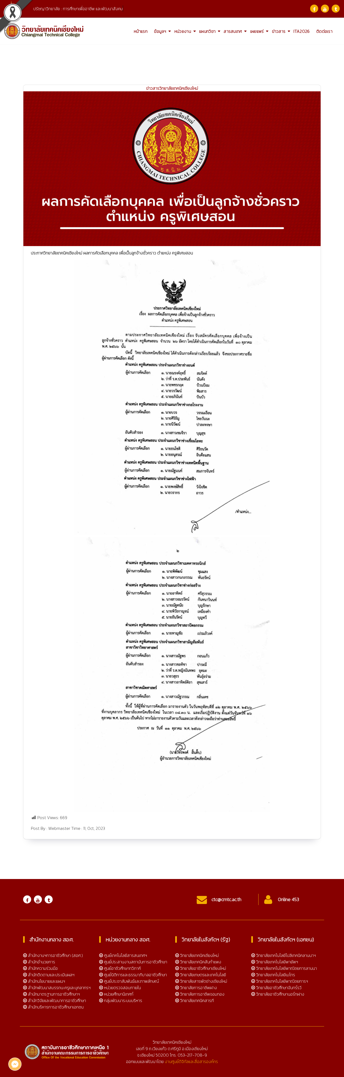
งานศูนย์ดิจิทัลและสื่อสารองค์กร (191, 1061)
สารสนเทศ (233, 31)
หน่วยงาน (182, 31)
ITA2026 (301, 31)
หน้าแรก (141, 31)
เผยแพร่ (257, 31)
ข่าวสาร (279, 31)
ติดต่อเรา (324, 31)
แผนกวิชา (207, 31)
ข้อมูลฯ (160, 31)
